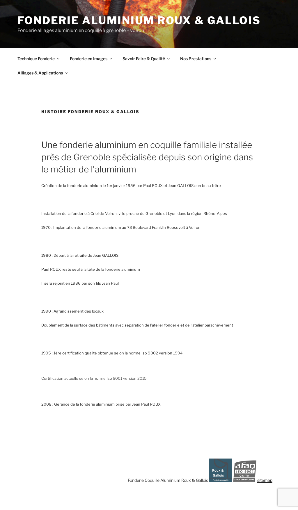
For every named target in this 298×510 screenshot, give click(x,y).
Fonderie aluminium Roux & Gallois (139, 20)
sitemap (264, 480)
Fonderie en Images (88, 58)
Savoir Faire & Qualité (144, 58)
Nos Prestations (195, 58)
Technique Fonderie (36, 58)
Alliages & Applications (40, 72)
